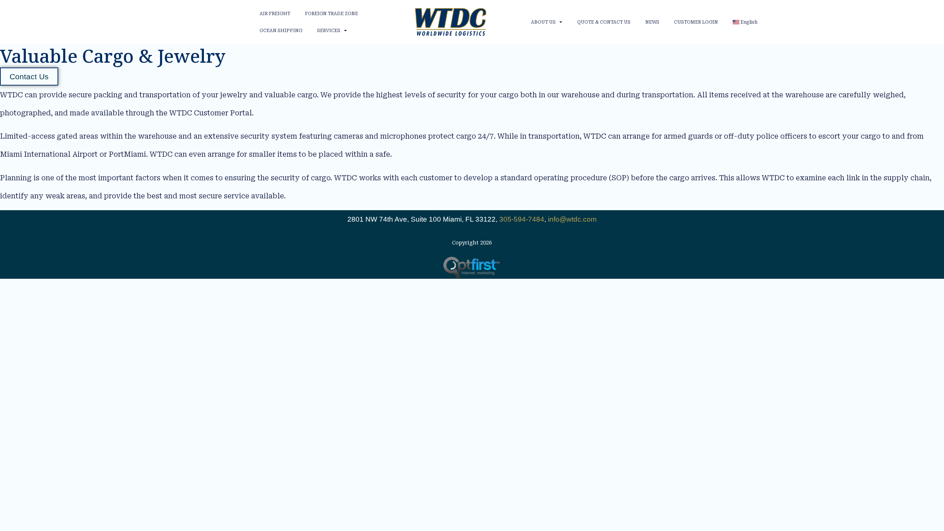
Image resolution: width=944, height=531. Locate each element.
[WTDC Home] (450, 22)
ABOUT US (543, 22)
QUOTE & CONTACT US (604, 22)
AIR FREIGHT (275, 13)
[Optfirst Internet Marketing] (472, 267)
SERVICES (328, 30)
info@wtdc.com (572, 219)
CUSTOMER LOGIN (696, 22)
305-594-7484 (521, 219)
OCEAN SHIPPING (281, 30)
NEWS (652, 22)
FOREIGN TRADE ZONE (331, 13)
